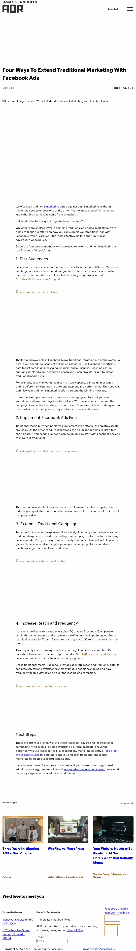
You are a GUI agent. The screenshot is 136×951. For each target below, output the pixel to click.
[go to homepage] (12, 8)
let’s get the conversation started (84, 769)
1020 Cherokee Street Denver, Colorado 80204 (16, 934)
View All (125, 803)
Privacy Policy (75, 930)
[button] (130, 8)
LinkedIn (122, 908)
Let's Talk (113, 9)
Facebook (110, 908)
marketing (52, 206)
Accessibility (107, 948)
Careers (6, 945)
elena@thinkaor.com (15, 919)
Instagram (110, 912)
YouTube (123, 912)
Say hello (7, 904)
